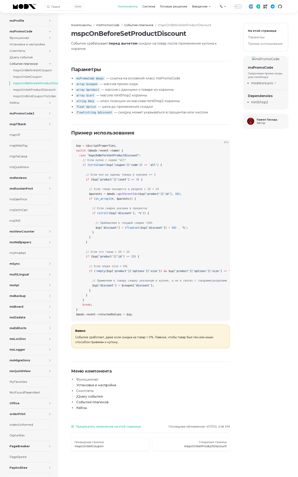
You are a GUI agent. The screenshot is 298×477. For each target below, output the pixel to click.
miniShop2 (259, 102)
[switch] (238, 6)
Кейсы (81, 408)
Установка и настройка (96, 385)
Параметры (256, 37)
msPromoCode (260, 67)
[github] (280, 6)
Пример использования (265, 44)
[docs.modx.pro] (25, 6)
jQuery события (89, 396)
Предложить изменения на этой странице (108, 426)
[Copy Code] (224, 146)
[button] (50, 20)
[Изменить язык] (223, 6)
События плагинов (92, 402)
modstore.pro (262, 83)
